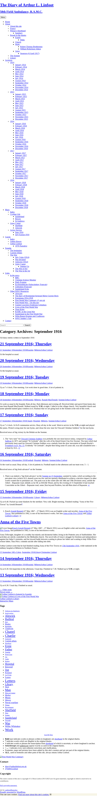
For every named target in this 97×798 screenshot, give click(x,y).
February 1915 (21, 96)
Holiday (7, 661)
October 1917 (20, 173)
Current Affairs (16, 253)
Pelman (7, 705)
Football (30, 460)
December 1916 (21, 148)
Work (17, 44)
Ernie (8, 646)
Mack (7, 687)
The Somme (15, 56)
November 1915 (21, 117)
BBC (17, 278)
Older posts (6, 590)
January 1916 (20, 124)
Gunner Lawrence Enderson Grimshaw (31, 305)
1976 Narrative (21, 246)
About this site (16, 26)
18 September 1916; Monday (25, 393)
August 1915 (20, 110)
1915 (12, 92)
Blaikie (8, 624)
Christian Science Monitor (25, 280)
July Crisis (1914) (22, 257)
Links (7, 273)
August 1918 (20, 198)
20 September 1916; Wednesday (27, 360)
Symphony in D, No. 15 (14, 445)
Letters (10, 681)
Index (12, 212)
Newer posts (6, 592)
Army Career (15, 223)
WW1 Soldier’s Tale (23, 318)
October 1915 (20, 115)
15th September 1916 (70, 546)
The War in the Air (22, 271)
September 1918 (21, 201)
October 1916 (20, 144)
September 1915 (21, 112)
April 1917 (19, 160)
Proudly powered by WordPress (12, 792)
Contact (8, 321)
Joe (7, 669)
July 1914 (19, 78)
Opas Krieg (19, 309)
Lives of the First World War (26, 307)
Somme (61, 400)
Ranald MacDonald (49, 400)
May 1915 (19, 103)
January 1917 (20, 153)
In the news (14, 275)
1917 (12, 151)
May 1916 (19, 133)
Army (17, 51)
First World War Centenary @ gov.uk (30, 300)
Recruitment (9, 707)
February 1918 (21, 185)
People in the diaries (18, 35)
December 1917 (21, 178)
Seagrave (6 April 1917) (29, 53)
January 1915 (20, 94)
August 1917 (20, 169)
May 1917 (19, 162)
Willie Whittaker (12, 726)
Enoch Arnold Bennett (21, 528)
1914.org (18, 293)
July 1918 (19, 196)
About (7, 24)
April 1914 (19, 71)
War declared (20, 259)
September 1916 (21, 142)
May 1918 (19, 192)
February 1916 (21, 126)
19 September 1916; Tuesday (24, 377)
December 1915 (21, 119)
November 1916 (21, 146)
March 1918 (20, 187)
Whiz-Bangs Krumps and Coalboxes (29, 316)
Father (8, 649)
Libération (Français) (23, 287)
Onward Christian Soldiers (31, 439)
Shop (6, 713)
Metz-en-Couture (10, 693)
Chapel (29, 421)
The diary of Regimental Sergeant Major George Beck (36, 296)
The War (13, 255)
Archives (8, 60)
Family (18, 37)
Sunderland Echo (22, 289)
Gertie (7, 659)
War (7, 723)
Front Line (8, 654)
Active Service (16, 230)
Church (18, 42)
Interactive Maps (6, 601)
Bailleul (9, 619)
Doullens (8, 643)
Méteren (37, 350)
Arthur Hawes (15, 241)
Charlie (10, 636)
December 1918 (21, 207)
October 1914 (20, 85)
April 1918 (19, 189)
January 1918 (20, 182)
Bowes (18, 219)
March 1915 (20, 99)
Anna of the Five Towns (73, 513)
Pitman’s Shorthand (18, 31)
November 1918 (21, 205)
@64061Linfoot (11, 769)
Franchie (7, 652)
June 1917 (19, 164)
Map (8, 690)
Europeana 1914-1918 (24, 298)
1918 (12, 180)
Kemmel (8, 673)
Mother (8, 695)
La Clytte (8, 675)
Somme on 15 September (52, 476)
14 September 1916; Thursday (26, 558)
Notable (8, 248)
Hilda (22, 40)
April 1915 (19, 101)
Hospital (30, 350)
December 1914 (21, 90)
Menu (3, 17)
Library (13, 58)
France (13, 28)
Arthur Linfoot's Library (9, 599)
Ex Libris (17, 552)
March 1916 (20, 128)
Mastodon (13, 790)
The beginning (16, 250)
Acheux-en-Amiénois (12, 611)
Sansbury (19, 33)
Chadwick (9, 628)
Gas (6, 657)
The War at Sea (21, 269)
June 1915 (19, 105)
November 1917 (21, 176)
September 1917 (21, 171)
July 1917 (19, 167)
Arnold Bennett (17, 511)
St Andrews (20, 221)
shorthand (58, 739)
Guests (7, 237)
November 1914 (21, 87)
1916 (12, 121)
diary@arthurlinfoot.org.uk (16, 766)
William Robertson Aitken (30, 49)
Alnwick (18, 228)
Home (7, 22)
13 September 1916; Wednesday (27, 575)
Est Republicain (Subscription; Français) (31, 284)
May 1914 (19, 74)
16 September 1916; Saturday (25, 454)
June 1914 (19, 76)
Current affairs (11, 641)
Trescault (7, 720)
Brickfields (8, 626)
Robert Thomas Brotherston (31, 47)
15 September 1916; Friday (23, 491)
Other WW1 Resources (19, 291)
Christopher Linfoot (49, 552)
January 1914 (20, 65)
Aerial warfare (9, 613)
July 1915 (19, 108)
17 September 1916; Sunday (24, 415)
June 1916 (19, 135)
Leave (8, 677)
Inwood (9, 666)
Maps (7, 210)
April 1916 (19, 130)
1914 (12, 62)
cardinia (7, 790)
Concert (8, 639)
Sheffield (18, 226)
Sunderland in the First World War (28, 314)
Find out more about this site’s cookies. (33, 794)
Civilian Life (15, 214)
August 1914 (20, 81)
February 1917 (21, 155)
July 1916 (19, 137)
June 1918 (19, 194)
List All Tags (48, 735)
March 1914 (20, 69)
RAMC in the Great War (25, 312)
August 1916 (20, 139)
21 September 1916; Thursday (26, 344)
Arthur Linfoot (16, 244)
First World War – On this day (27, 303)
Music (8, 697)
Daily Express (20, 282)
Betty (6, 622)
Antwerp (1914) (21, 262)
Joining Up (24, 266)
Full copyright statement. (8, 785)
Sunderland (19, 216)
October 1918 (20, 203)
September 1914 (21, 83)
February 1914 (21, 67)
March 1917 (20, 158)
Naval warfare (11, 702)
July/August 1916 (22, 235)
